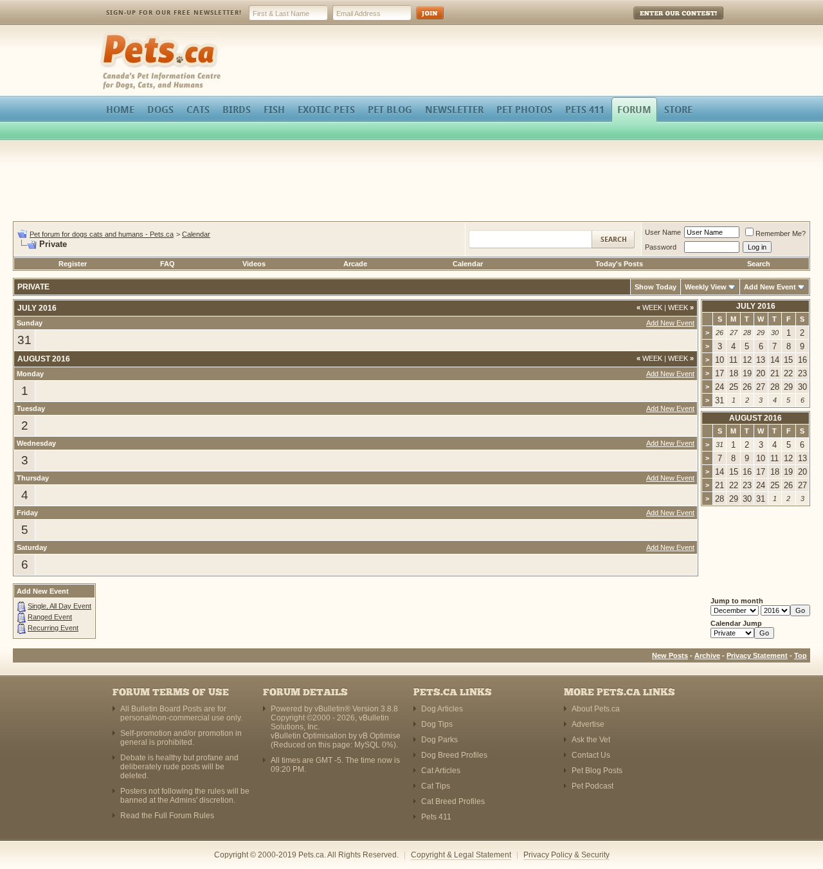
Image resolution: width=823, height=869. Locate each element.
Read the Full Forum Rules (167, 815)
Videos (254, 264)
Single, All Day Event (59, 606)
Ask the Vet (591, 739)
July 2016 (755, 306)
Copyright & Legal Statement (461, 854)
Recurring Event (53, 628)
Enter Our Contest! (661, 22)
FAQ (167, 264)
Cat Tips (435, 786)
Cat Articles (440, 770)
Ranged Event (50, 617)
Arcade (355, 264)
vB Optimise (380, 735)
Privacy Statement (757, 655)
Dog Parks (439, 739)
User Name (663, 232)
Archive (707, 655)
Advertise (588, 724)
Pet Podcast (592, 786)
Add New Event (770, 287)
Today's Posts (619, 264)
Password (660, 247)
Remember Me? (780, 233)
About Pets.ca (596, 708)
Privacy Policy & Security (566, 854)
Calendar (196, 234)
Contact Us (591, 755)
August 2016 (755, 418)
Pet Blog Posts (597, 770)
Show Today (655, 287)
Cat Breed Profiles (453, 801)
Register (73, 264)
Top (800, 655)
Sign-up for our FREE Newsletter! (174, 12)
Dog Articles (442, 708)
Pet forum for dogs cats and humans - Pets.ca (102, 234)
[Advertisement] (411, 183)
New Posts (670, 655)
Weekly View (706, 287)
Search (758, 264)
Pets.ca (114, 36)
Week (649, 307)
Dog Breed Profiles (454, 755)
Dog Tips (437, 724)
